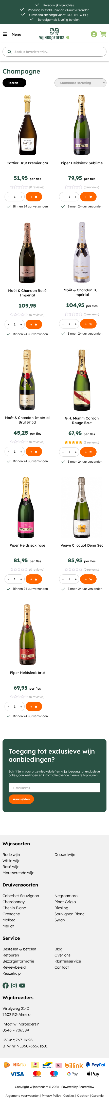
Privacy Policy (51, 1095)
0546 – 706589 (16, 1030)
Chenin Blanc (14, 907)
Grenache (11, 913)
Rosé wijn (11, 866)
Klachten (83, 1095)
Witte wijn (12, 860)
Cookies (69, 1095)
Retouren (11, 955)
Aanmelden (21, 799)
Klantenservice (68, 961)
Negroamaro (66, 895)
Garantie (98, 1095)
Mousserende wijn (18, 872)
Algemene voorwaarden (23, 1095)
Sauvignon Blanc (69, 913)
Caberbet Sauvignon (21, 895)
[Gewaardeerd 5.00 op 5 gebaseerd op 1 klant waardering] (73, 442)
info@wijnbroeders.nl (21, 1024)
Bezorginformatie (18, 961)
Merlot (8, 926)
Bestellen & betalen (19, 949)
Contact (62, 967)
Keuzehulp (12, 973)
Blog (58, 949)
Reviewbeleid (14, 967)
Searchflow (86, 1087)
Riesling (61, 907)
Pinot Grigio (65, 901)
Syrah (60, 920)
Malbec (9, 920)
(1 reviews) (91, 442)
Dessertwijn (65, 854)
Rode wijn (11, 854)
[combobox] (54, 52)
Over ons (62, 955)
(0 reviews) (36, 187)
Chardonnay (14, 901)
